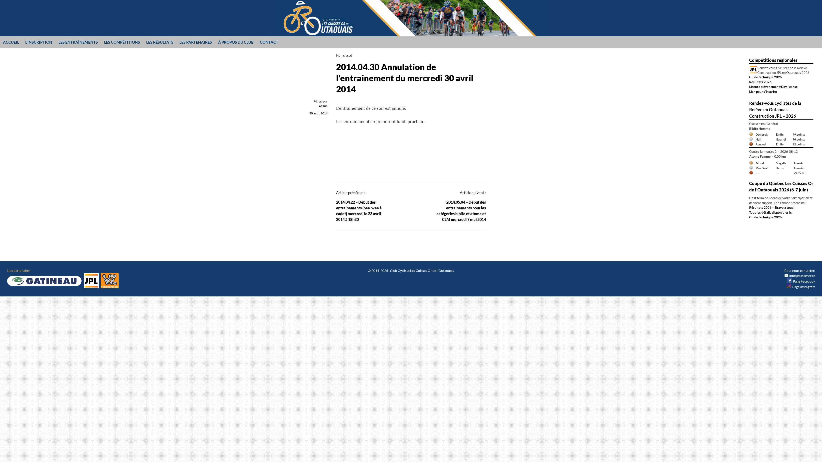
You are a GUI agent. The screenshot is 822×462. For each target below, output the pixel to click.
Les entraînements (78, 42)
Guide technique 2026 (765, 77)
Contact (269, 42)
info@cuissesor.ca (802, 276)
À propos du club (236, 42)
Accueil (11, 42)
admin (323, 106)
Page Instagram (803, 287)
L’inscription (38, 42)
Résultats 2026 (760, 82)
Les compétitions (122, 42)
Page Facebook (803, 281)
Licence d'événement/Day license (773, 87)
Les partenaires (195, 42)
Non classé (344, 55)
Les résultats (159, 42)
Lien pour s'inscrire (763, 91)
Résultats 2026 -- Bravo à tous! (771, 207)
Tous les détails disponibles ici (770, 212)
